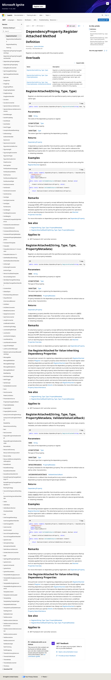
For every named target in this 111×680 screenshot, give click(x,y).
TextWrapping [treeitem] (7, 650)
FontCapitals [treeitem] (7, 165)
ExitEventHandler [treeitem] (8, 136)
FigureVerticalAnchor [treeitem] (9, 159)
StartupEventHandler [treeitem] (9, 546)
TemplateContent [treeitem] (8, 592)
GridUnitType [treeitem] (7, 270)
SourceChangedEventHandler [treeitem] (12, 536)
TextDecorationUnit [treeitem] (9, 640)
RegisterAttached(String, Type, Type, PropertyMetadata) (99, 38)
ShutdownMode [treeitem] (8, 511)
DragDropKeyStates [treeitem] (9, 90)
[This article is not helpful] (107, 51)
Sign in (107, 15)
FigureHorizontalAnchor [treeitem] (10, 146)
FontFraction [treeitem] (7, 175)
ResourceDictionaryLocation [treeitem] (11, 453)
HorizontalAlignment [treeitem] (9, 277)
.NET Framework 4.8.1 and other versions (42, 239)
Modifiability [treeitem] (7, 373)
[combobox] (12, 27)
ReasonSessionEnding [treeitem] (9, 426)
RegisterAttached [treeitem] (11, 36)
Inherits (50, 385)
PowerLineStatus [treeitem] (8, 395)
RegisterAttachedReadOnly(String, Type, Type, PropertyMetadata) (52, 230)
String (36, 116)
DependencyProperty (35, 142)
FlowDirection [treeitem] (7, 162)
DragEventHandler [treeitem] (8, 96)
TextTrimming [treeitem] (7, 647)
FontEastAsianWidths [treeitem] (9, 172)
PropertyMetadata (49, 296)
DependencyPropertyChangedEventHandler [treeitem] (12, 57)
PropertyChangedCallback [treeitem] (11, 402)
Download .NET (103, 20)
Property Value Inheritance (37, 387)
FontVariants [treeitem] (7, 206)
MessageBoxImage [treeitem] (8, 363)
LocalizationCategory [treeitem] (9, 336)
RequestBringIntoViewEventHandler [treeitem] (12, 442)
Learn (28, 26)
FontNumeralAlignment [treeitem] (10, 178)
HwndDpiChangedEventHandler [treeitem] (12, 284)
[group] (56, 107)
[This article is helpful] (104, 51)
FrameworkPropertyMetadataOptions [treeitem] (12, 238)
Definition (93, 29)
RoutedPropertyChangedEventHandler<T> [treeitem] (12, 483)
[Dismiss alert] (107, 3)
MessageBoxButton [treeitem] (9, 360)
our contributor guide (37, 655)
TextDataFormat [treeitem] (8, 614)
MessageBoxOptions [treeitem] (9, 367)
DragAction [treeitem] (6, 80)
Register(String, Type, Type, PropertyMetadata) (46, 228)
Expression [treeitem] (6, 140)
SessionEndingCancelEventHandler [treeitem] (12, 497)
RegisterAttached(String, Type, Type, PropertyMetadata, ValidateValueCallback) (99, 43)
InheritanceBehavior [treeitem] (9, 301)
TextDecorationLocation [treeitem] (10, 634)
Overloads (93, 31)
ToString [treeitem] (8, 47)
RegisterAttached (33, 165)
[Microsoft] (3, 15)
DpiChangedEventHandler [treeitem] (11, 74)
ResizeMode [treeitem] (6, 446)
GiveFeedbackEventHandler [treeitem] (11, 261)
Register (37, 361)
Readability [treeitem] (6, 423)
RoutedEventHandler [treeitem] (9, 471)
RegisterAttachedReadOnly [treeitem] (13, 40)
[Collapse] (21, 24)
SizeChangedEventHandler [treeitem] (11, 521)
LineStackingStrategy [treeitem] (9, 326)
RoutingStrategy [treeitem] (8, 488)
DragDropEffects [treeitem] (8, 87)
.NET (33, 26)
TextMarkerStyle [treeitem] (8, 644)
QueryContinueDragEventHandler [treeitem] (12, 419)
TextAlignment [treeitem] (7, 611)
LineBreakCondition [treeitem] (9, 323)
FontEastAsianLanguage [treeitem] (10, 168)
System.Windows (39, 46)
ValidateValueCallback (55, 474)
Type (42, 123)
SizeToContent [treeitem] (7, 530)
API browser (40, 26)
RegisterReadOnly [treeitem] (11, 44)
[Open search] (102, 15)
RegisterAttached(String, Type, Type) (37, 70)
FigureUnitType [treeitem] (7, 156)
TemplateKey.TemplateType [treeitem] (11, 601)
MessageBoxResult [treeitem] (8, 370)
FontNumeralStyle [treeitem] (8, 181)
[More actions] (83, 26)
